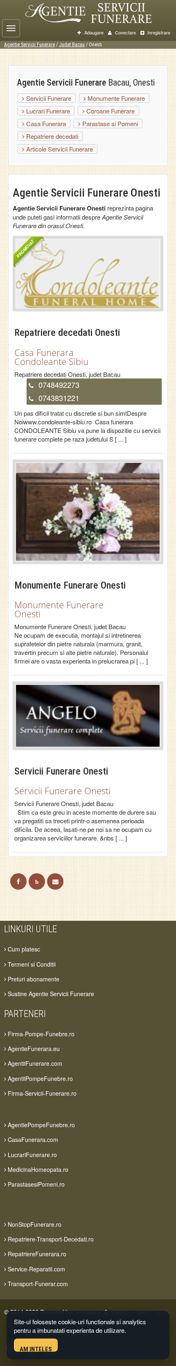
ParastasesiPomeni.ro (35, 1184)
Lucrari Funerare (47, 110)
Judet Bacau (72, 45)
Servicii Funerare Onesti (62, 790)
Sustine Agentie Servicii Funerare (50, 994)
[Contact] (55, 881)
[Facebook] (18, 881)
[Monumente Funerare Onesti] (88, 511)
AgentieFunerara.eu (33, 1048)
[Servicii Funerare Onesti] (88, 715)
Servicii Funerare (48, 98)
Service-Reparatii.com (35, 1269)
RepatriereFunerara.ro (36, 1254)
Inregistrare (158, 32)
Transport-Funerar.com (37, 1284)
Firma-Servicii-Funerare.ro (41, 1093)
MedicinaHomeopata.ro (37, 1169)
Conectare (125, 32)
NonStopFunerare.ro (33, 1224)
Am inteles (36, 1349)
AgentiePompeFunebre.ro (40, 1125)
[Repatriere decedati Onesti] (88, 273)
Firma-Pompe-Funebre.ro (40, 1034)
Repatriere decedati (51, 136)
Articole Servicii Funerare (59, 149)
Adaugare (93, 32)
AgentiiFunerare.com (34, 1063)
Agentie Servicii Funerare (29, 45)
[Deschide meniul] (11, 28)
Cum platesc (23, 949)
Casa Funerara (45, 123)
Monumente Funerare (115, 98)
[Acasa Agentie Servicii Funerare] (96, 11)
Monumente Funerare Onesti (59, 609)
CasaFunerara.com (32, 1139)
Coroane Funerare (110, 110)
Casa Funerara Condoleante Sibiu (51, 357)
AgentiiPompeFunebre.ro (39, 1078)
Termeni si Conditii (31, 964)
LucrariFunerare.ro (31, 1155)
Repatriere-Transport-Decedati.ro (50, 1239)
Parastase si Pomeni (109, 123)
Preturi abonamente (32, 979)
